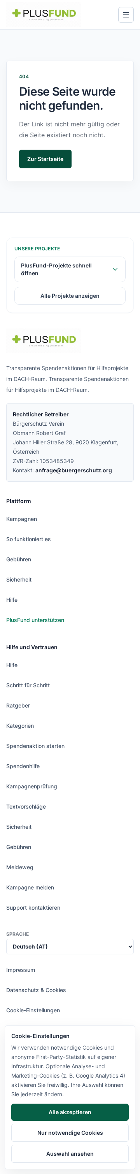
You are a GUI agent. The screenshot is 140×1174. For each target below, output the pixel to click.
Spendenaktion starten (35, 745)
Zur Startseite (45, 158)
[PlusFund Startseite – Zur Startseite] (43, 14)
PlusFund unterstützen (35, 620)
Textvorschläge (26, 806)
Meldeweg (19, 867)
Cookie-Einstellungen (33, 1010)
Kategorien (20, 725)
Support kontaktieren (33, 907)
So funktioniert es (28, 539)
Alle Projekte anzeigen (70, 295)
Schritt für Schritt (28, 685)
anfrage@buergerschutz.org (73, 470)
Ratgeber (18, 705)
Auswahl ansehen (70, 1153)
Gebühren (18, 559)
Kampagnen (21, 518)
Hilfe (12, 599)
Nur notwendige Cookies (70, 1132)
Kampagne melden (30, 887)
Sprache (17, 934)
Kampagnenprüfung (31, 786)
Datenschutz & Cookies (36, 990)
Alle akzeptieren (70, 1112)
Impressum (20, 969)
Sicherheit (19, 579)
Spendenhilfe (23, 766)
